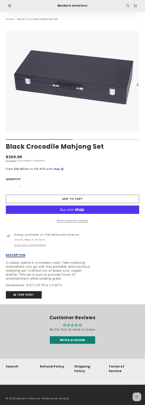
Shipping (11, 160)
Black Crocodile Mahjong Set (37, 19)
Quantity (13, 179)
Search (12, 366)
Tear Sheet (25, 294)
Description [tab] (15, 255)
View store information (30, 245)
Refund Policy (52, 366)
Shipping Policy (82, 368)
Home (10, 19)
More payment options (72, 220)
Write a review (72, 340)
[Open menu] (9, 5)
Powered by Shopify (55, 398)
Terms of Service (116, 368)
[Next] (137, 85)
